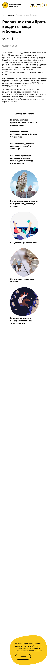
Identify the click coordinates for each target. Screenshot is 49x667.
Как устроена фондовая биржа (24, 242)
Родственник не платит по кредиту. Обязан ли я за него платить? (21, 320)
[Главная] (4, 15)
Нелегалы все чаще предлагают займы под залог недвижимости (24, 122)
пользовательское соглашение (28, 650)
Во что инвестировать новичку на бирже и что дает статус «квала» (24, 203)
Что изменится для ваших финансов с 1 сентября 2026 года (22, 146)
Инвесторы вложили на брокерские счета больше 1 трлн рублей (23, 134)
